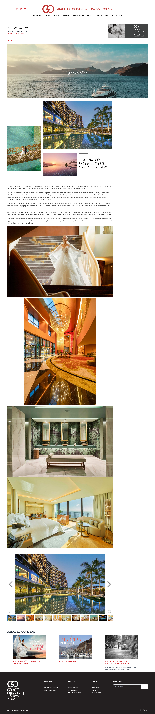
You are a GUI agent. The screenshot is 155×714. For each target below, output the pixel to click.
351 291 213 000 (20, 34)
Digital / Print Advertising (50, 690)
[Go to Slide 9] (84, 618)
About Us (94, 685)
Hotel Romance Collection (50, 687)
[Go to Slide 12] (112, 618)
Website (10, 34)
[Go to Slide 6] (57, 618)
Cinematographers (73, 690)
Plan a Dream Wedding (74, 692)
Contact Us (95, 690)
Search (127, 9)
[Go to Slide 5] (48, 618)
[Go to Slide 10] (94, 618)
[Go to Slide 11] (103, 618)
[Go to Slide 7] (66, 618)
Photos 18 (10, 40)
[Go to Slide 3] (29, 618)
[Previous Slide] (10, 584)
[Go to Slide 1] (11, 618)
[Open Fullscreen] (110, 611)
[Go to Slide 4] (39, 618)
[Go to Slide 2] (20, 618)
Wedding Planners (73, 687)
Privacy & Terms (96, 692)
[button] (60, 584)
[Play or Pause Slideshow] (10, 611)
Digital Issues (95, 687)
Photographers (72, 685)
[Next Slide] (109, 584)
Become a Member (48, 685)
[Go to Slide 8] (75, 618)
